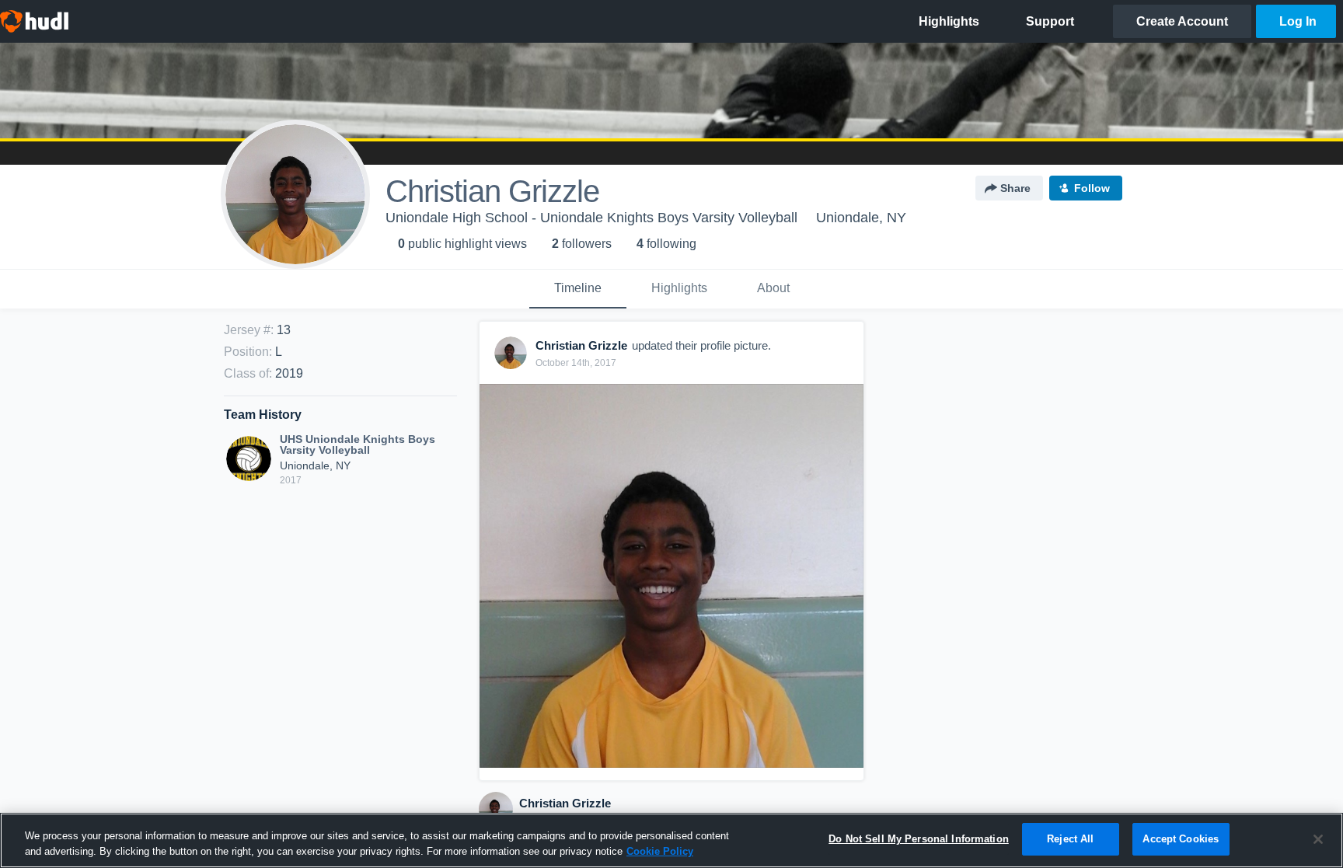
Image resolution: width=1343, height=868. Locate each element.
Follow (1092, 188)
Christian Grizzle (565, 803)
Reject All (1070, 839)
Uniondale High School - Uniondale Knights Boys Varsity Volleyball (591, 217)
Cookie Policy (659, 851)
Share (1015, 188)
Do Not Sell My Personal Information (918, 839)
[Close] (1318, 839)
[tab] (577, 289)
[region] (671, 840)
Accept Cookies (1180, 839)
